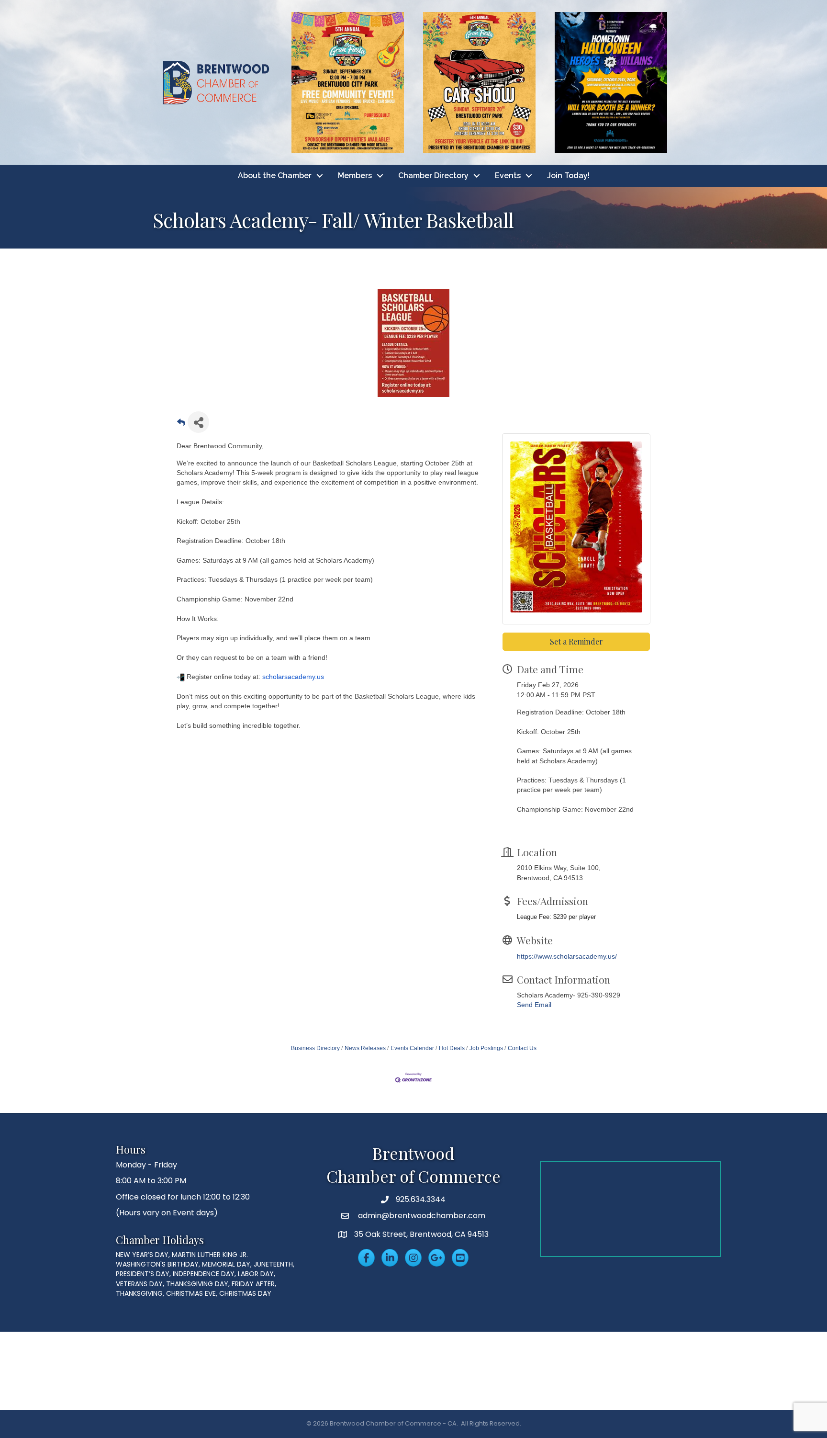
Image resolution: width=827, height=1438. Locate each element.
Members (355, 175)
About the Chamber (275, 175)
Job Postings (486, 1048)
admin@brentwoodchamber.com (420, 1215)
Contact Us (522, 1048)
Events (508, 175)
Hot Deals (452, 1048)
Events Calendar (412, 1048)
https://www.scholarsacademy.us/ (567, 956)
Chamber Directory (433, 175)
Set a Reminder (576, 641)
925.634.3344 (421, 1199)
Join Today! (568, 175)
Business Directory (315, 1048)
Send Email (534, 1004)
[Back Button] (181, 425)
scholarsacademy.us (293, 676)
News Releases (365, 1048)
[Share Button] (198, 422)
